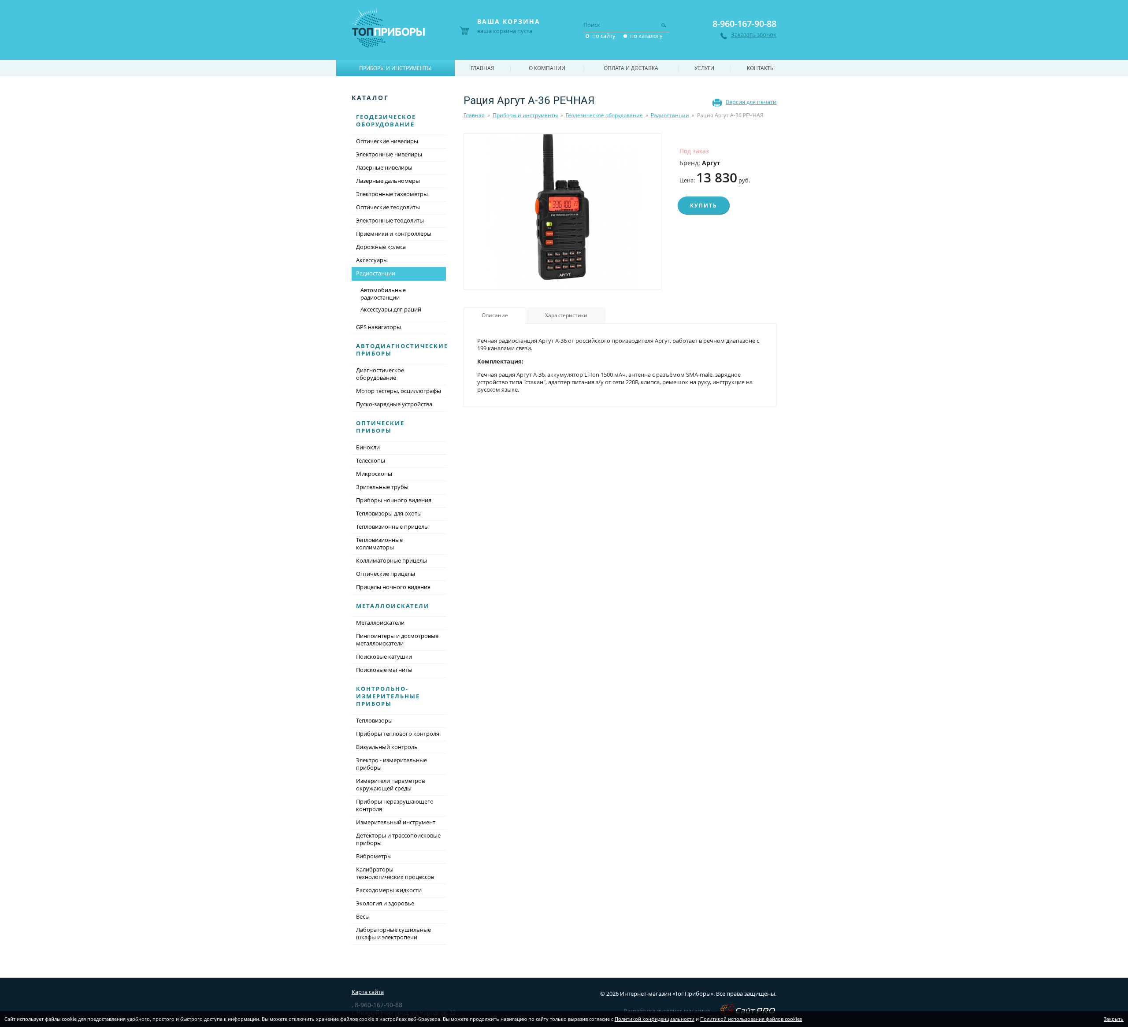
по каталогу (646, 36)
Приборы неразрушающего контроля (395, 805)
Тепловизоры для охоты (389, 513)
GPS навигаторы (378, 327)
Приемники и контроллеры (393, 233)
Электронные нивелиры (389, 154)
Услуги (704, 68)
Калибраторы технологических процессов (395, 873)
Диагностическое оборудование (380, 374)
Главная (474, 115)
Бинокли (368, 447)
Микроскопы (374, 474)
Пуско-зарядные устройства (394, 404)
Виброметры (374, 856)
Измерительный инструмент (395, 822)
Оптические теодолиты (388, 207)
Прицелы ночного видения (393, 587)
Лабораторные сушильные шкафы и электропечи (393, 933)
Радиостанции (670, 115)
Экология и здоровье (385, 903)
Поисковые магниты (384, 670)
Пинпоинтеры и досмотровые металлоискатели (397, 639)
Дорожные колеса (381, 247)
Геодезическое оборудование (604, 115)
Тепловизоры (374, 720)
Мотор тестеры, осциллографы (398, 391)
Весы (363, 916)
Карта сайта (368, 992)
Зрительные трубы (382, 487)
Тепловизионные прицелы (392, 526)
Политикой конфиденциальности (654, 1019)
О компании (547, 68)
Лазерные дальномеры (388, 181)
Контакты (761, 68)
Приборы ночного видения (393, 500)
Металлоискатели (393, 606)
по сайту (604, 36)
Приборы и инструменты (525, 115)
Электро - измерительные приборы (391, 763)
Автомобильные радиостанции (383, 293)
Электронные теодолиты (390, 220)
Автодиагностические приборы (402, 349)
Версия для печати (751, 102)
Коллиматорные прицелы (391, 560)
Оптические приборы (380, 426)
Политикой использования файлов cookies (751, 1019)
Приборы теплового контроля (397, 734)
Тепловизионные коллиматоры (379, 543)
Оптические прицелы (385, 574)
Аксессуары (372, 260)
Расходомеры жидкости (389, 890)
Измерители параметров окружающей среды (390, 784)
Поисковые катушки (384, 656)
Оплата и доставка (631, 68)
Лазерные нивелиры (384, 167)
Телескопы (370, 460)
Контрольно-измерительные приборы (388, 696)
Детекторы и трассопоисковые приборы (398, 839)
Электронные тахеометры (392, 194)
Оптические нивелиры (387, 141)
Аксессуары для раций (390, 309)
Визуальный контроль (387, 747)
